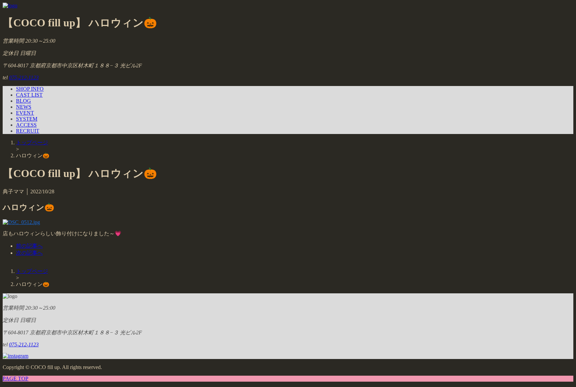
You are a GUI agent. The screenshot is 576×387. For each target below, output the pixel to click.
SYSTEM (26, 119)
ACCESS (26, 125)
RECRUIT (27, 131)
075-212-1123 (24, 77)
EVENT (25, 113)
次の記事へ (29, 253)
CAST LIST (29, 95)
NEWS (23, 107)
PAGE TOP (15, 378)
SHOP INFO (30, 89)
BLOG (23, 101)
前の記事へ (29, 246)
